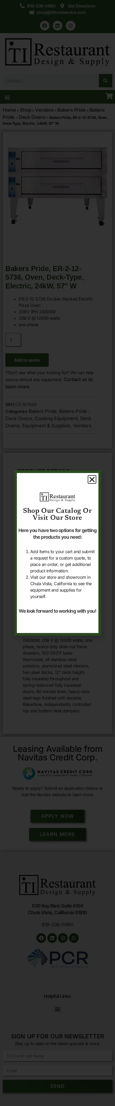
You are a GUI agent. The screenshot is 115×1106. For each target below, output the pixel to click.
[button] (92, 479)
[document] (57, 553)
